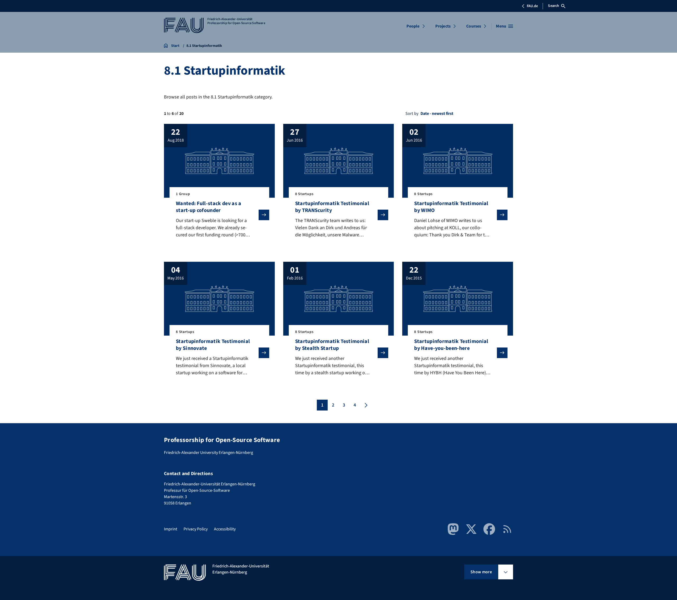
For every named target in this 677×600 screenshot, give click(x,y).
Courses (473, 26)
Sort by (411, 113)
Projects (443, 26)
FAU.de (532, 6)
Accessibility (225, 529)
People (413, 26)
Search (553, 5)
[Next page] (365, 405)
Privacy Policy (196, 529)
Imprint (170, 529)
